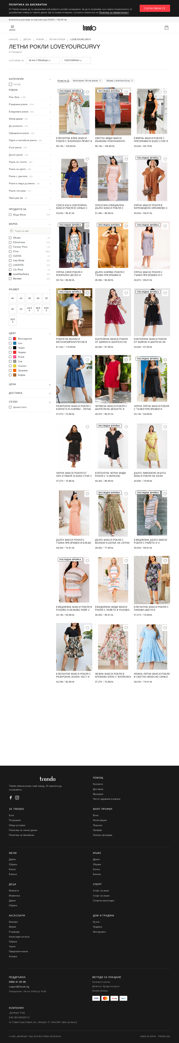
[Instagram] (17, 798)
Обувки (13, 864)
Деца (12, 884)
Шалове (13, 921)
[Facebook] (11, 798)
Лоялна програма (102, 835)
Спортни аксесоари (103, 900)
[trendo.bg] (89, 28)
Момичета (14, 895)
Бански (13, 874)
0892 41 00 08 (17, 981)
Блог (11, 815)
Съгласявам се (155, 8)
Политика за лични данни (23, 830)
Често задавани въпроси (106, 798)
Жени (13, 853)
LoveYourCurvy (80, 39)
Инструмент (99, 931)
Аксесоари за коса (19, 936)
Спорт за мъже (101, 895)
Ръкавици (14, 931)
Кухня (96, 921)
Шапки (12, 926)
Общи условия (17, 825)
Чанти (12, 946)
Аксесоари (17, 915)
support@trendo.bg (19, 986)
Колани (13, 956)
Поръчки (97, 825)
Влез (95, 815)
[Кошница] (166, 27)
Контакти (98, 784)
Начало (13, 39)
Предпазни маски (18, 951)
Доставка (98, 789)
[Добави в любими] (87, 92)
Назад (15, 84)
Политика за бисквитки (21, 835)
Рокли (40, 39)
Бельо (12, 869)
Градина (97, 926)
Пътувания (15, 820)
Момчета (14, 890)
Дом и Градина (103, 915)
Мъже (97, 853)
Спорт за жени (101, 890)
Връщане (98, 794)
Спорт (97, 884)
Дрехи (27, 39)
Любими (97, 830)
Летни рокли (57, 39)
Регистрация (100, 820)
